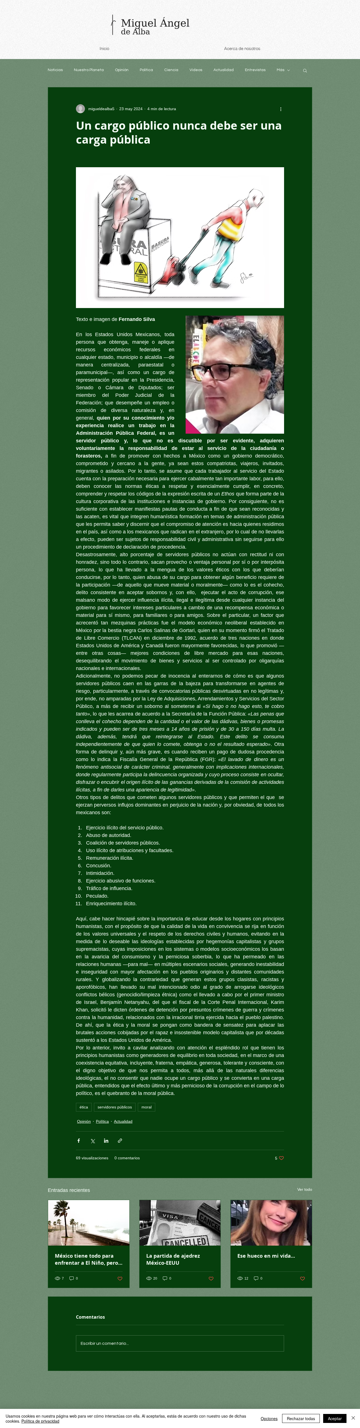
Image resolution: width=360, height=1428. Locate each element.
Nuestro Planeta (89, 70)
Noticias (55, 70)
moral (146, 1107)
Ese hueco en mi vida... (266, 1255)
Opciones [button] (269, 1418)
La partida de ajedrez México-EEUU (173, 1259)
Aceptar (335, 1418)
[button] (305, 70)
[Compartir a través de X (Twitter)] (92, 1140)
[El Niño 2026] (88, 1223)
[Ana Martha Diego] (271, 1223)
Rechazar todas (301, 1418)
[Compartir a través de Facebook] (78, 1140)
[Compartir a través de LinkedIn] (106, 1140)
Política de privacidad (40, 1421)
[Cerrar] (353, 1418)
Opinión (122, 70)
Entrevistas (255, 70)
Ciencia (171, 70)
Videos (196, 70)
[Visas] (180, 1223)
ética (84, 1107)
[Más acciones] (280, 108)
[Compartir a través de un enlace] (120, 1140)
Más (280, 70)
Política (146, 70)
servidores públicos (115, 1107)
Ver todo (304, 1189)
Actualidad (223, 70)
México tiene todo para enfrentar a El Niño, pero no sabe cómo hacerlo (86, 1259)
